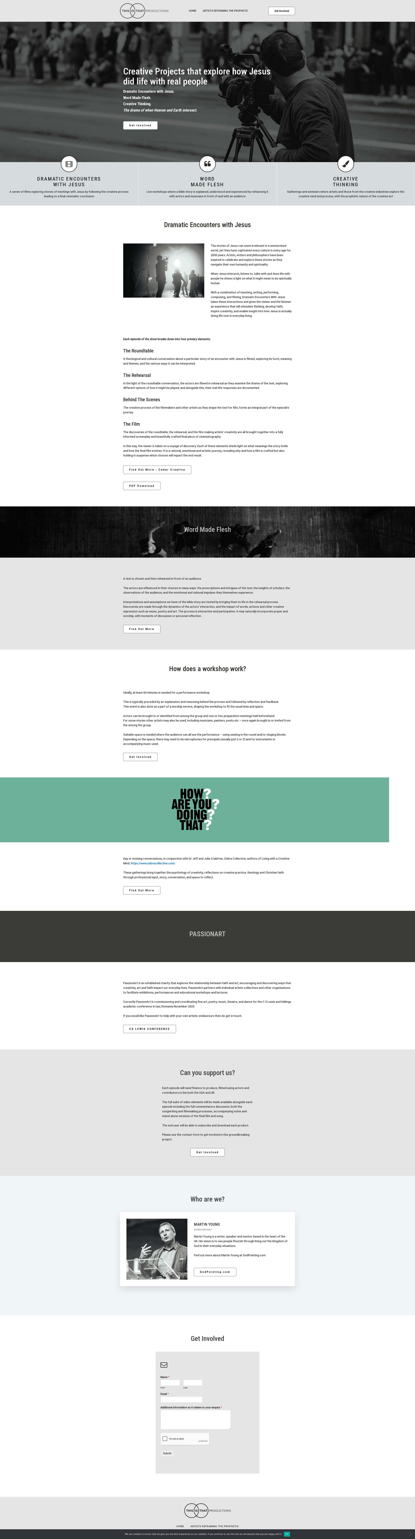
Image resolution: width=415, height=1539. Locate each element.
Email (164, 1394)
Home (192, 10)
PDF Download (141, 485)
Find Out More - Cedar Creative (157, 469)
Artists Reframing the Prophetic (225, 10)
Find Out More (141, 629)
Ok (286, 1534)
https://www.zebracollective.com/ (153, 863)
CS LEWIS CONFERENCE (149, 1028)
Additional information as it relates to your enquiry (191, 1407)
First (162, 1387)
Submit (167, 1453)
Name (164, 1377)
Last (185, 1387)
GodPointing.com (215, 1271)
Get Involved (281, 10)
